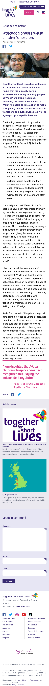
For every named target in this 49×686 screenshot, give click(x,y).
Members (6, 634)
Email (5, 568)
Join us (5, 631)
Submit (9, 581)
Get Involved (8, 625)
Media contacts (34, 621)
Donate (29, 12)
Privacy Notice (34, 638)
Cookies (31, 634)
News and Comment (36, 618)
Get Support (8, 621)
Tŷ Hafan (18, 143)
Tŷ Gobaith (35, 143)
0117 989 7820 (23, 606)
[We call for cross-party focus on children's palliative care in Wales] (24, 425)
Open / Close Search (38, 12)
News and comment (14, 26)
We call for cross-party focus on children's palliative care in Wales (24, 445)
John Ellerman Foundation (28, 680)
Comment (7, 526)
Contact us (32, 625)
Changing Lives (9, 618)
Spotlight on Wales (10, 495)
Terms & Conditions (36, 631)
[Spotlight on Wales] (24, 475)
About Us (6, 628)
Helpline (6, 638)
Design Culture (18, 685)
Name (5, 556)
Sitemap (31, 628)
